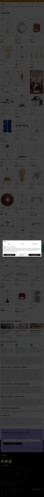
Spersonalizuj (21, 254)
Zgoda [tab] (9, 243)
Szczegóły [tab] (22, 243)
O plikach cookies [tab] (34, 243)
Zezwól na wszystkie (35, 254)
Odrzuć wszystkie (9, 254)
